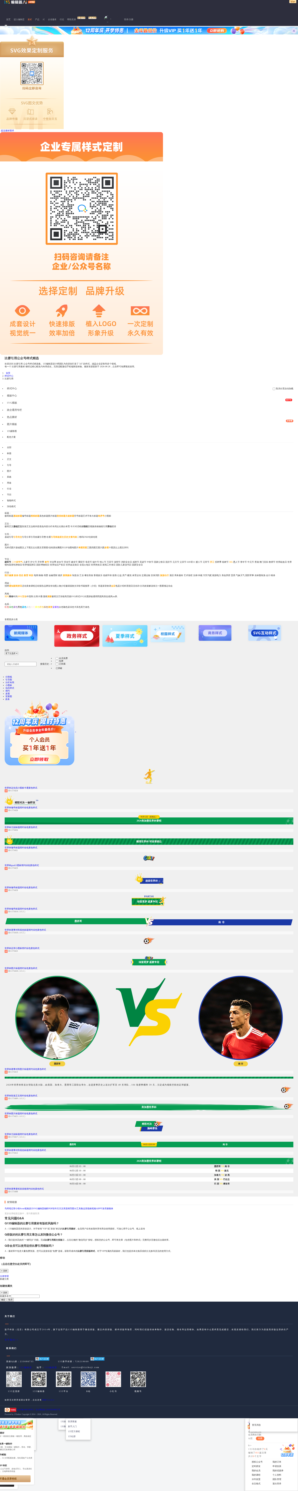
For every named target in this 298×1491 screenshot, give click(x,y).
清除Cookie (48, 1400)
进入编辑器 (19, 19)
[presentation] (149, 431)
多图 (7, 693)
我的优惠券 (278, 1470)
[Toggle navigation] (6, 25)
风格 (9, 477)
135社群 (72, 1436)
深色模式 (11, 506)
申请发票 (277, 1466)
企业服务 (52, 19)
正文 (9, 459)
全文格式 (256, 1483)
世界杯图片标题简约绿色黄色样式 (21, 968)
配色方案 (11, 437)
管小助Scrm (19, 1208)
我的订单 (277, 1462)
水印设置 (256, 1479)
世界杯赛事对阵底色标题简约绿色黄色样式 (25, 930)
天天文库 (61, 1208)
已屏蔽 (59, 668)
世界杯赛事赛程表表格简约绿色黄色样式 (24, 1189)
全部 (9, 447)
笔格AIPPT (97, 1208)
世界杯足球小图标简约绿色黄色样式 (22, 948)
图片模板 (149, 423)
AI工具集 (78, 1208)
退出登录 (277, 1483)
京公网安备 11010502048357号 (48, 1410)
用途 (9, 483)
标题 (9, 453)
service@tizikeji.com (85, 1367)
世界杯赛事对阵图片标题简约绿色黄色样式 (25, 1069)
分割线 (8, 677)
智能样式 (11, 500)
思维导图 (69, 1208)
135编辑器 (25, 1367)
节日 (9, 494)
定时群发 (256, 1466)
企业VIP (81, 18)
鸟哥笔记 (9, 1208)
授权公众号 (257, 1462)
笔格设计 (29, 1208)
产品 (37, 19)
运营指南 (87, 1208)
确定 (3, 1300)
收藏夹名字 (5, 1296)
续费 (260, 1438)
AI (44, 19)
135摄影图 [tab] (12, 431)
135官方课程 (74, 1431)
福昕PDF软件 (50, 1208)
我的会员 (256, 1470)
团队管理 (277, 1479)
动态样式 (9, 688)
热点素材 (12, 417)
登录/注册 (128, 19)
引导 (9, 465)
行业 (62, 19)
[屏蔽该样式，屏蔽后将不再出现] (21, 791)
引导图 (8, 680)
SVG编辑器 (38, 1208)
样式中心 (9, 376)
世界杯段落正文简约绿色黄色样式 (21, 1096)
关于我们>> (12, 1340)
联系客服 (72, 1421)
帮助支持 (71, 19)
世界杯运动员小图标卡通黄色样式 (21, 788)
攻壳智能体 (107, 1208)
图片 (9, 471)
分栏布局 (9, 682)
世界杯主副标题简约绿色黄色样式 (21, 827)
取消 (10, 1300)
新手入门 (72, 1426)
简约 (7, 691)
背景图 (8, 696)
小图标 (8, 685)
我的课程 (256, 1475)
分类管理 (4, 1276)
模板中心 (12, 395)
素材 (30, 19)
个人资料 (277, 1475)
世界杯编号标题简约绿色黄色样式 (21, 807)
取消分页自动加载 (284, 388)
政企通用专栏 (14, 410)
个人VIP (92, 18)
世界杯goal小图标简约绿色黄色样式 (22, 865)
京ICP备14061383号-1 (25, 1410)
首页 (8, 19)
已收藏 (62, 664)
